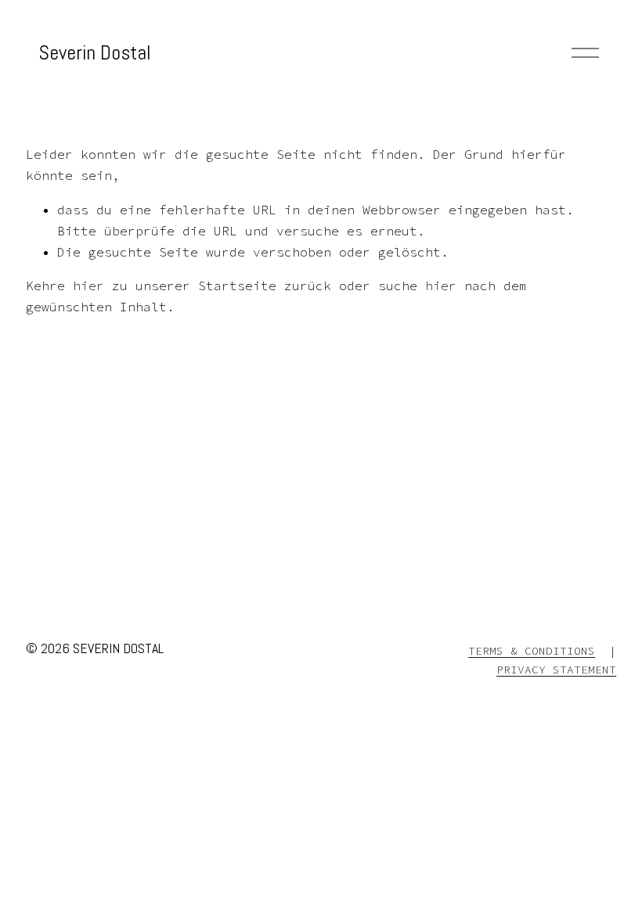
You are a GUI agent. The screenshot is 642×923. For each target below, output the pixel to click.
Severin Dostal (94, 53)
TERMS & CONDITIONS (531, 651)
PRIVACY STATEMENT (556, 670)
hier (88, 285)
